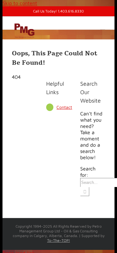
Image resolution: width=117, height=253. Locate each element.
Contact (64, 107)
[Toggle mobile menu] (102, 26)
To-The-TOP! (58, 240)
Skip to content (19, 3)
